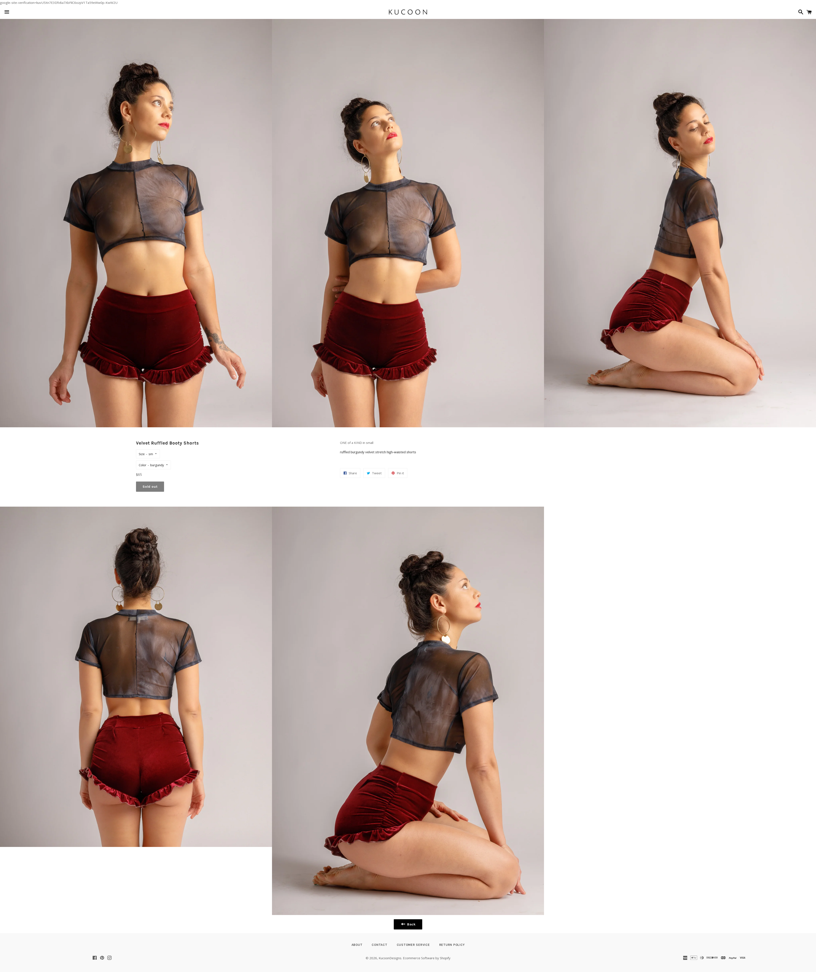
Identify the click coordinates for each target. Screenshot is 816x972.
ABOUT (357, 945)
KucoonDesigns (390, 958)
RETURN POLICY (452, 945)
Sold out (150, 487)
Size (142, 454)
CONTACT (379, 945)
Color (142, 465)
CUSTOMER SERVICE (413, 945)
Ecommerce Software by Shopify (426, 958)
